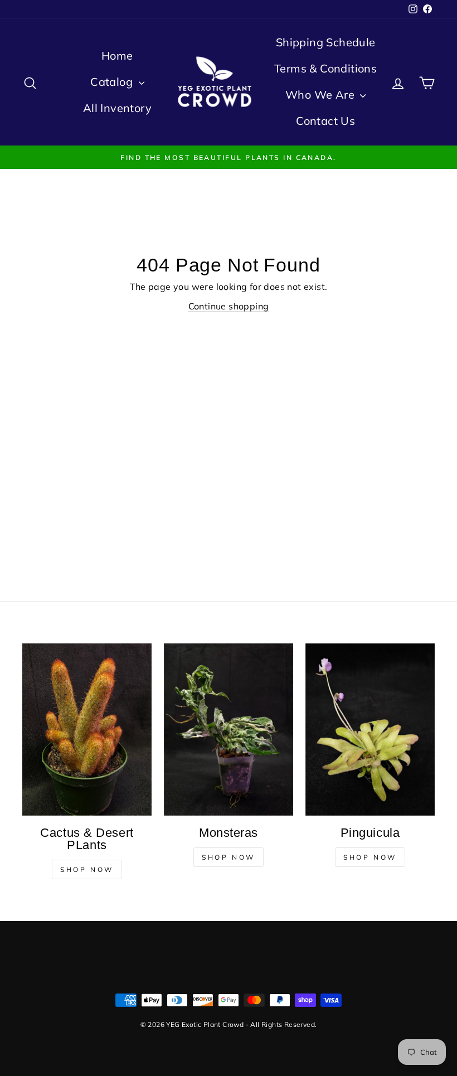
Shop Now (87, 869)
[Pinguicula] (370, 729)
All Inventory (117, 108)
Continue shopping (228, 306)
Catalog (112, 82)
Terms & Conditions (325, 68)
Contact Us (325, 121)
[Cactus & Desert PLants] (87, 729)
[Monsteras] (228, 729)
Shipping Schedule (326, 42)
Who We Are (321, 94)
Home (117, 55)
